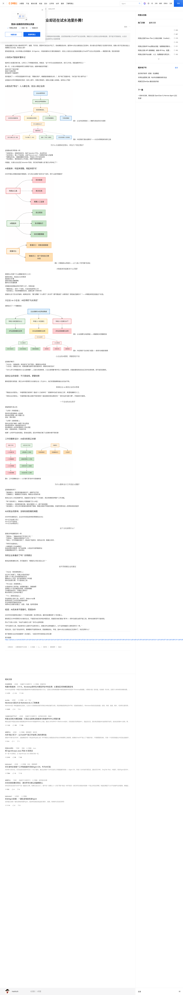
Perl (30, 700)
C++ (39, 647)
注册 (170, 3)
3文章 (32, 991)
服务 (62, 3)
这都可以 (8, 732)
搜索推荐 (52, 647)
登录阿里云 (32, 34)
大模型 (21, 3)
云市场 (51, 3)
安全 (28, 764)
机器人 (60, 647)
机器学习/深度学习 (26, 684)
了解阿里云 (69, 3)
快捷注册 (14, 34)
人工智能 (32, 647)
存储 (23, 748)
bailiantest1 (8, 764)
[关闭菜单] (3, 3)
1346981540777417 (11, 716)
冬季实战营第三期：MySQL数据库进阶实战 (152, 77)
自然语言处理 (42, 716)
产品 (27, 3)
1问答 (39, 991)
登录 (178, 3)
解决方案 (34, 3)
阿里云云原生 (9, 748)
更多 (176, 68)
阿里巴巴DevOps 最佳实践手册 (148, 81)
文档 (156, 3)
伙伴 (57, 3)
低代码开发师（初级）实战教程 (148, 73)
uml (26, 700)
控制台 (166, 3)
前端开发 (43, 684)
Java (34, 748)
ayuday (7, 700)
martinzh (15, 991)
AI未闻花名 (8, 684)
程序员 (45, 647)
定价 (45, 3)
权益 (40, 3)
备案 (160, 3)
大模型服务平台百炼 (21, 647)
